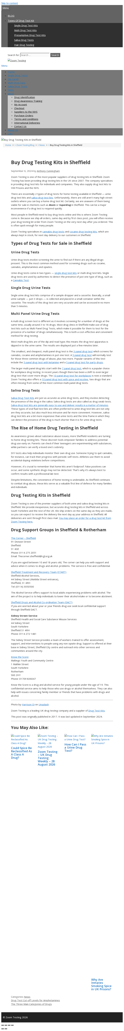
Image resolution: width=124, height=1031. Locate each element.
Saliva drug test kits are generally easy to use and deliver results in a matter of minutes (59, 405)
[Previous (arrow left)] (2, 1028)
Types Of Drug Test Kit (21, 20)
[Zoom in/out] (12, 1025)
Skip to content (9, 3)
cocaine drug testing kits (83, 231)
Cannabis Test (21, 280)
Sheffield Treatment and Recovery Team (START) (38, 572)
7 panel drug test (71, 368)
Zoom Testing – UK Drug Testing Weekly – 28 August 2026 (47, 758)
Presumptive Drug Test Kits (30, 35)
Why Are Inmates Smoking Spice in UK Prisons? (101, 984)
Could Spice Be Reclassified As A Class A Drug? (21, 752)
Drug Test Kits (96, 710)
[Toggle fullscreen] (9, 1025)
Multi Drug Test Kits (25, 30)
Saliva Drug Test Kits (22, 397)
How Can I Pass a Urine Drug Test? (75, 747)
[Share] (6, 1025)
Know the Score (20, 657)
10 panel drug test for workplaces (72, 375)
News (27, 996)
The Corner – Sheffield (23, 538)
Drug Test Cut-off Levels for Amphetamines (35, 1000)
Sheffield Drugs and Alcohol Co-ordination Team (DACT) (41, 602)
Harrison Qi (28, 704)
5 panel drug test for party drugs (84, 362)
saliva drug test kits (42, 197)
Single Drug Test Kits (26, 25)
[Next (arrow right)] (6, 1028)
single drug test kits (66, 273)
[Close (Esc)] (2, 1025)
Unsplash (44, 704)
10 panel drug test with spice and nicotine (65, 379)
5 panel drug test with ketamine (41, 362)
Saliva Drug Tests (24, 40)
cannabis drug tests (53, 231)
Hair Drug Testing (24, 44)
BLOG (11, 15)
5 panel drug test (82, 355)
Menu (4, 65)
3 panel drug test (83, 351)
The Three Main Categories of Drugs (31, 1004)
